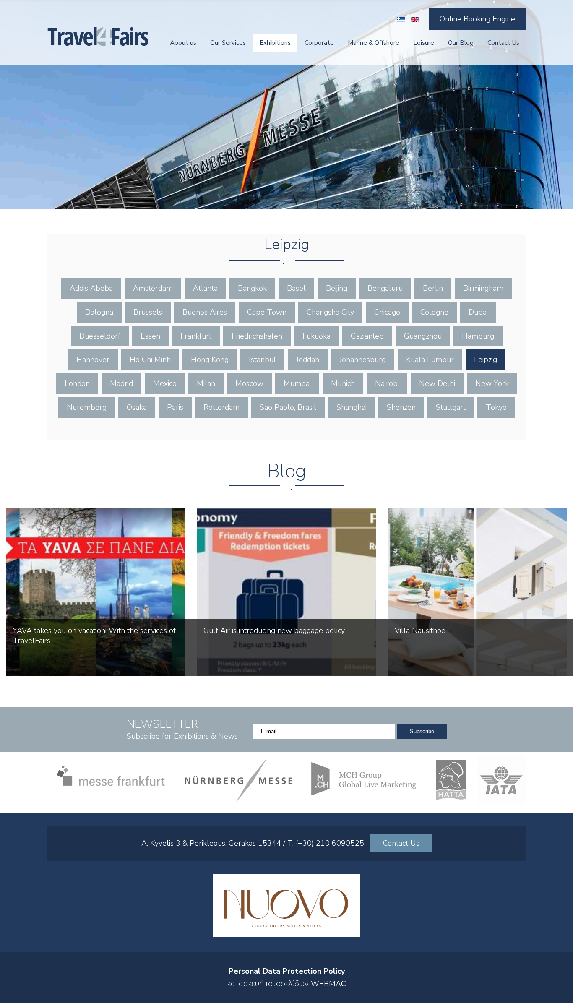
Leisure (423, 43)
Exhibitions (275, 43)
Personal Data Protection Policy (287, 971)
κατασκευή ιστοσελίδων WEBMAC (286, 984)
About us (183, 43)
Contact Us (503, 43)
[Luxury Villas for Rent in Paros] (286, 935)
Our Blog (461, 43)
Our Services (228, 43)
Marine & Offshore (373, 43)
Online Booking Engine (477, 19)
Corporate (319, 43)
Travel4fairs (97, 36)
